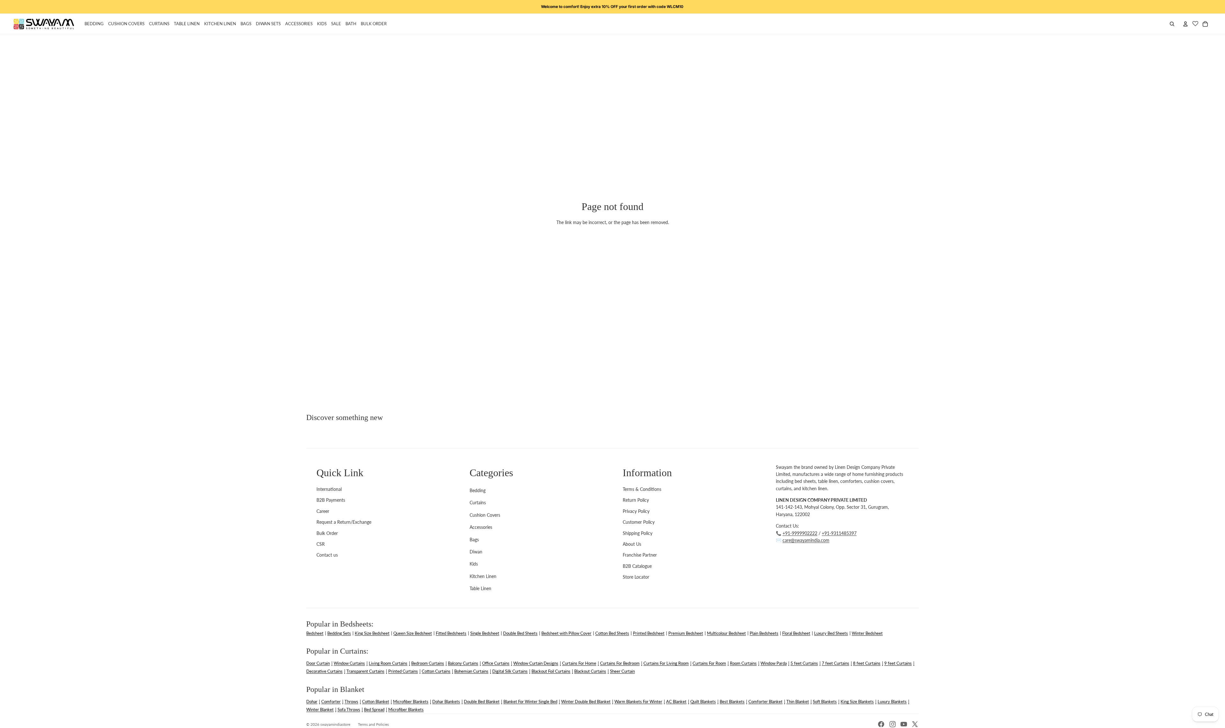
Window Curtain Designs (535, 663)
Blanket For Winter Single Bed (530, 701)
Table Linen (480, 588)
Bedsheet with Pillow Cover (566, 633)
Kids (474, 564)
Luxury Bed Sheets (831, 633)
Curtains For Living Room (666, 663)
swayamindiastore (335, 724)
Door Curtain (318, 663)
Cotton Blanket (375, 701)
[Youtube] (904, 724)
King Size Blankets (857, 701)
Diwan (476, 551)
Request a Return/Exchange (343, 522)
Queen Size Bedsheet (412, 633)
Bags (474, 539)
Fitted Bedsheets (451, 633)
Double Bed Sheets (520, 633)
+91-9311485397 (839, 533)
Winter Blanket (320, 709)
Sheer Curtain (622, 671)
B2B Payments (330, 500)
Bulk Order (327, 533)
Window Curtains (349, 663)
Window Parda (774, 663)
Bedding (478, 490)
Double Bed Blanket (482, 701)
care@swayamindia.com (806, 540)
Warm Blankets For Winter (638, 701)
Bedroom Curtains (427, 663)
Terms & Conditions (642, 489)
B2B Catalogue (637, 566)
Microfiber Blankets (410, 701)
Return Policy (636, 500)
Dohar (311, 701)
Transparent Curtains (365, 671)
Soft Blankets (825, 701)
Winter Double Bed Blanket (586, 701)
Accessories (481, 527)
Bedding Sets (339, 633)
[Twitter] (915, 724)
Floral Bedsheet (796, 633)
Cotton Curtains (436, 671)
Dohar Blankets (446, 701)
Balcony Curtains (463, 663)
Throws (351, 701)
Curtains (478, 502)
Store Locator (636, 577)
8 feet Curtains (866, 663)
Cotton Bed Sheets (612, 633)
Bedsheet (314, 633)
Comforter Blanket (765, 701)
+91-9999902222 (800, 533)
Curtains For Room (709, 663)
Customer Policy (639, 522)
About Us (632, 544)
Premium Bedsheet (685, 633)
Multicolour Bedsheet (726, 633)
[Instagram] (892, 724)
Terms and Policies (373, 724)
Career (322, 511)
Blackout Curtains (590, 671)
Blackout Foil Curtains (550, 671)
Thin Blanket (797, 701)
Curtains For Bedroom (620, 663)
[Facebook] (881, 724)
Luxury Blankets (892, 701)
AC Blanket (676, 701)
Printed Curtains (403, 671)
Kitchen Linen (483, 576)
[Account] (1185, 24)
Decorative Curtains (324, 671)
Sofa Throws (349, 709)
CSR (320, 544)
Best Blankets (732, 701)
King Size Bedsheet (372, 633)
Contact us (327, 555)
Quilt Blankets (703, 701)
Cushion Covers (485, 515)
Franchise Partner (640, 555)
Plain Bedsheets (764, 633)
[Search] (1172, 24)
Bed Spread (374, 709)
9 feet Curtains (898, 663)
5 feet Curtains (804, 663)
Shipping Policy (637, 533)
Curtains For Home (579, 663)
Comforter (331, 701)
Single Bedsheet (484, 633)
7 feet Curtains (835, 663)
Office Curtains (495, 663)
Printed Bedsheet (648, 633)
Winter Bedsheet (867, 633)
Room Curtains (743, 663)
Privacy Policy (636, 511)
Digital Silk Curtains (510, 671)
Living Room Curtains (388, 663)
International (329, 489)
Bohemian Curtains (471, 671)
